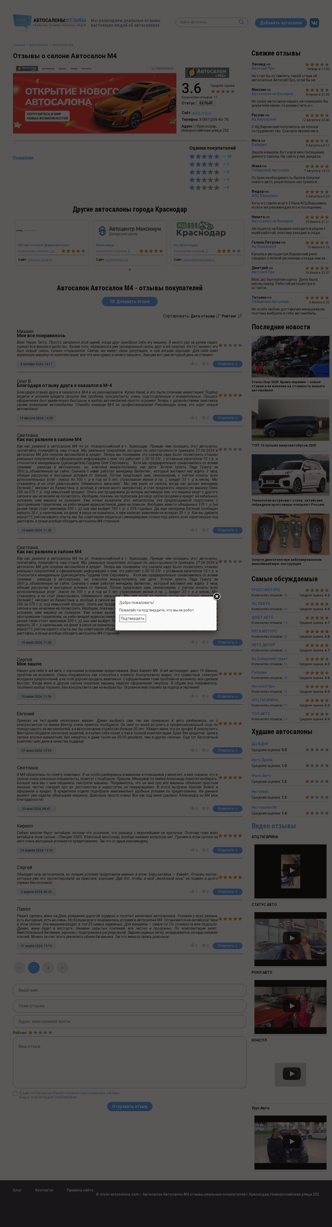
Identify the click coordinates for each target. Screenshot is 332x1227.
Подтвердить (132, 618)
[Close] (216, 596)
